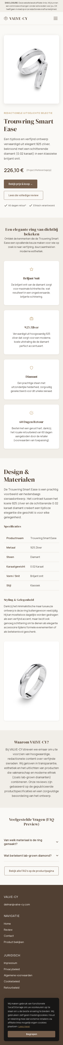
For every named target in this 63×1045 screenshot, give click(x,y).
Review (8, 929)
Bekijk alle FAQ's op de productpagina (31, 871)
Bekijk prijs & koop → (21, 184)
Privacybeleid (12, 969)
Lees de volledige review (23, 195)
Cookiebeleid (12, 981)
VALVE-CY (18, 18)
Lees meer (24, 1026)
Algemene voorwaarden (18, 975)
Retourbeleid (11, 987)
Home (7, 923)
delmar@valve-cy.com (17, 904)
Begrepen (31, 1034)
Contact (9, 936)
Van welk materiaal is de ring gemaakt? (23, 842)
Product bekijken (14, 942)
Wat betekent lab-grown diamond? (28, 855)
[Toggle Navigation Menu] (55, 18)
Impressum (10, 963)
